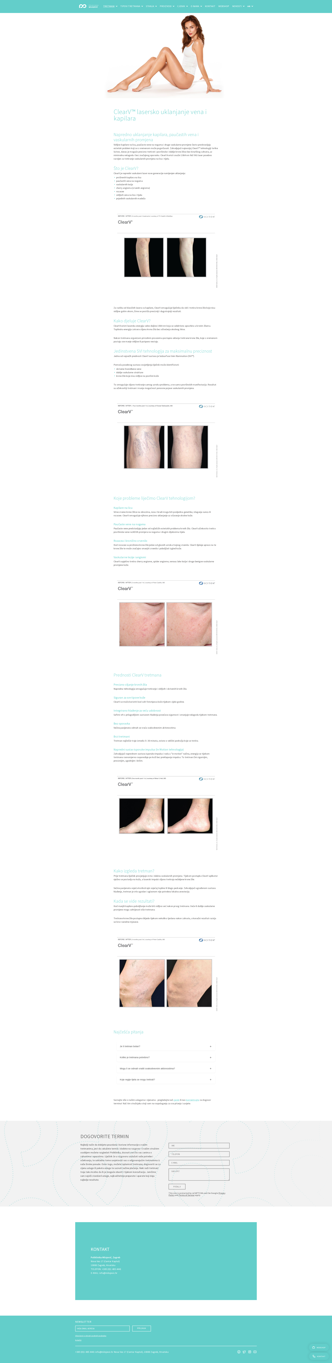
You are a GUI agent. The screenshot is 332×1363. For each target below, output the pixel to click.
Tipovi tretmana (130, 6)
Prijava (141, 1328)
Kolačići (78, 1340)
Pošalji (177, 1186)
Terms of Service (187, 1195)
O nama (195, 6)
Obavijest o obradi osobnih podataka (90, 1336)
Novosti (237, 6)
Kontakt (210, 6)
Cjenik (181, 6)
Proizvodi (166, 6)
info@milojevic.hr (108, 1272)
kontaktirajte (192, 1099)
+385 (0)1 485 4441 (111, 1269)
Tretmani (109, 6)
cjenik (176, 1099)
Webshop (223, 6)
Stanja (150, 6)
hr (248, 6)
